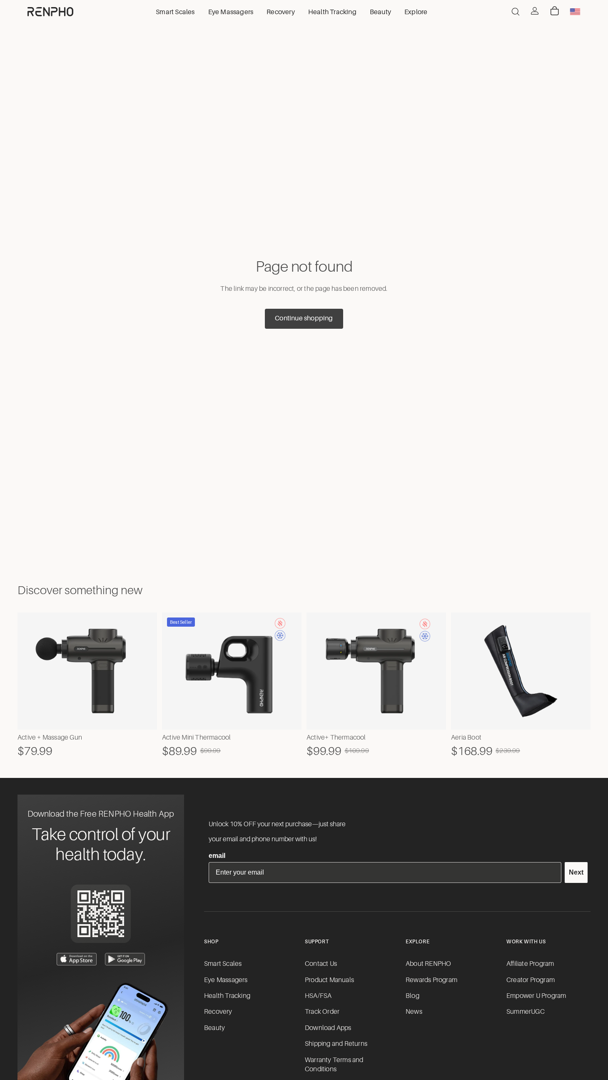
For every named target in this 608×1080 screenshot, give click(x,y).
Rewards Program (431, 980)
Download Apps (328, 1028)
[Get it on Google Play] (125, 959)
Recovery (218, 1011)
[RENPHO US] (50, 12)
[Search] (516, 12)
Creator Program (530, 980)
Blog (412, 996)
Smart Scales (223, 964)
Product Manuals (329, 980)
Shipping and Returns (336, 1044)
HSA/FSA (318, 996)
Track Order (322, 1011)
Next (576, 872)
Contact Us (321, 964)
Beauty (214, 1028)
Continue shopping (304, 318)
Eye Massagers (226, 980)
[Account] (535, 11)
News (414, 1011)
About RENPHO (428, 964)
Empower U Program (536, 996)
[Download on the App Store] (76, 959)
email (217, 855)
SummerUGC (525, 1011)
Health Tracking (227, 996)
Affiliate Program (530, 964)
